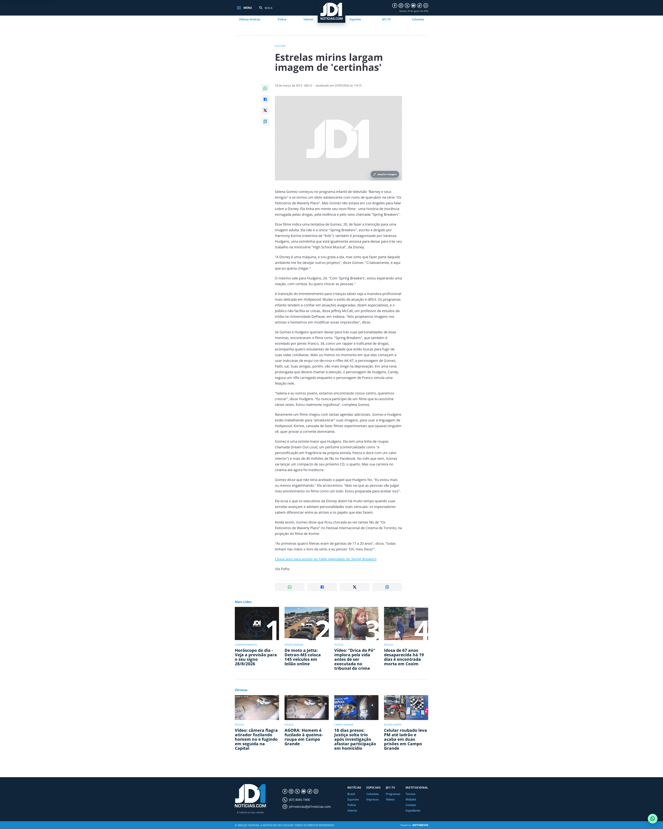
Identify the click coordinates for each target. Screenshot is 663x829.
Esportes (355, 19)
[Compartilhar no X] (265, 110)
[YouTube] (413, 5)
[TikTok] (419, 5)
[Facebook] (394, 5)
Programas (393, 794)
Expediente (413, 810)
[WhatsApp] (425, 5)
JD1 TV (386, 19)
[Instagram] (400, 5)
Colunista (418, 19)
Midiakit (411, 799)
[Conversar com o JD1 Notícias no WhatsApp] (652, 818)
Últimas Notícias (249, 19)
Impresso (372, 799)
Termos (411, 794)
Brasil (351, 794)
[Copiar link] (265, 121)
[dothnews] (420, 825)
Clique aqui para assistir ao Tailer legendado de (325, 559)
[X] (407, 5)
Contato (411, 805)
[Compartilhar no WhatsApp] (265, 88)
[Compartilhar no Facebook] (265, 99)
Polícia (282, 19)
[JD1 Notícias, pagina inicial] (250, 795)
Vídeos (390, 799)
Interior (309, 19)
